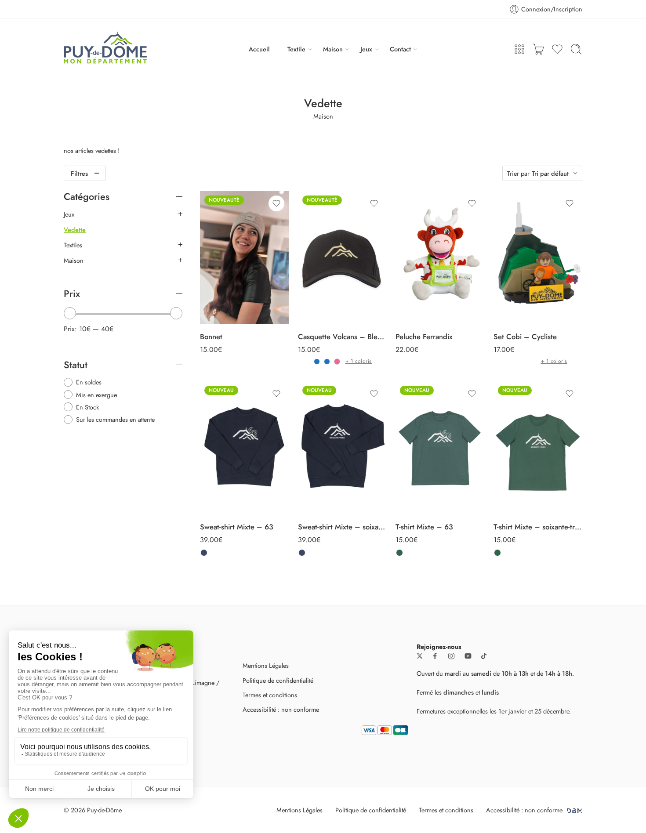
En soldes (89, 382)
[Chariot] (538, 49)
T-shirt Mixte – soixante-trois (538, 527)
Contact (400, 49)
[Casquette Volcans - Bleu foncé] (342, 258)
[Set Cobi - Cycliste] (538, 258)
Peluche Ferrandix (424, 336)
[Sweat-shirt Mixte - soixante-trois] (342, 448)
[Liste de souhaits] (276, 203)
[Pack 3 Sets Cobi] (512, 362)
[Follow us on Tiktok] (484, 656)
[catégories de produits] (519, 49)
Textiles (73, 245)
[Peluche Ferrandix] (440, 258)
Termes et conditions (270, 694)
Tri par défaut (550, 173)
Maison (333, 49)
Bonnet (211, 336)
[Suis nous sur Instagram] (451, 656)
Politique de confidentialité (278, 680)
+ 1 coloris (358, 361)
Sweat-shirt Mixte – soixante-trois (342, 527)
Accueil (259, 49)
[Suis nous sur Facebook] (435, 655)
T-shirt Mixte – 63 (424, 527)
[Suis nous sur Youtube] (468, 656)
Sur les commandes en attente (115, 419)
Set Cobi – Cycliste (525, 336)
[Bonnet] (244, 258)
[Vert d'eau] (399, 553)
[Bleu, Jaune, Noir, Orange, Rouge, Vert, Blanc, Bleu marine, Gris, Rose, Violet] (327, 362)
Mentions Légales (266, 665)
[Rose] (337, 362)
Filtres (79, 173)
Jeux (366, 49)
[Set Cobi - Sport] (533, 362)
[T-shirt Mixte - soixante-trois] (538, 448)
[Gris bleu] (204, 553)
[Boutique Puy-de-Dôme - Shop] (105, 49)
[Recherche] (576, 49)
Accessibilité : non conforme (281, 709)
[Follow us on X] (420, 656)
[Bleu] (317, 362)
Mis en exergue (96, 394)
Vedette (75, 229)
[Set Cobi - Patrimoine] (522, 362)
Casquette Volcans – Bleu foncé (342, 336)
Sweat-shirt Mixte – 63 (236, 527)
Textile (296, 49)
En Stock (87, 407)
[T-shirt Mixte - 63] (440, 448)
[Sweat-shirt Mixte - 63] (244, 448)
